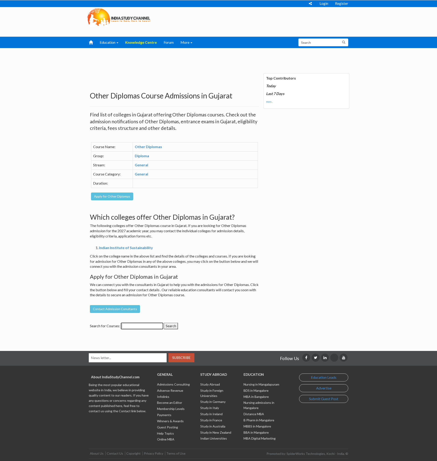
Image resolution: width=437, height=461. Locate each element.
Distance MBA (254, 414)
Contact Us (115, 453)
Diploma (142, 156)
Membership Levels (171, 409)
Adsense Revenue (170, 390)
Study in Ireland (211, 414)
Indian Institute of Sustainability (126, 247)
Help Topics (165, 433)
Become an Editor (169, 402)
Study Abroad (210, 384)
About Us (97, 453)
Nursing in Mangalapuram (261, 384)
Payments (164, 415)
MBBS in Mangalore (257, 426)
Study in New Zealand (215, 432)
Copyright (133, 453)
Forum (169, 42)
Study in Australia (212, 426)
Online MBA (165, 439)
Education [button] (108, 42)
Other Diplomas (148, 146)
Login (324, 3)
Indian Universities (213, 438)
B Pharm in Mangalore (259, 420)
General (141, 165)
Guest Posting (167, 427)
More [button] (185, 42)
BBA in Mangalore (256, 432)
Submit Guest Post (323, 399)
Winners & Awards (170, 421)
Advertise (323, 388)
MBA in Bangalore (256, 397)
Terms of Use (175, 453)
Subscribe (181, 357)
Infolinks (163, 397)
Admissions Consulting (173, 384)
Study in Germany (213, 402)
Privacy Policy (153, 453)
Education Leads (323, 377)
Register (341, 3)
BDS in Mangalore (256, 390)
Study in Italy (209, 408)
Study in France (211, 420)
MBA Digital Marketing (260, 438)
